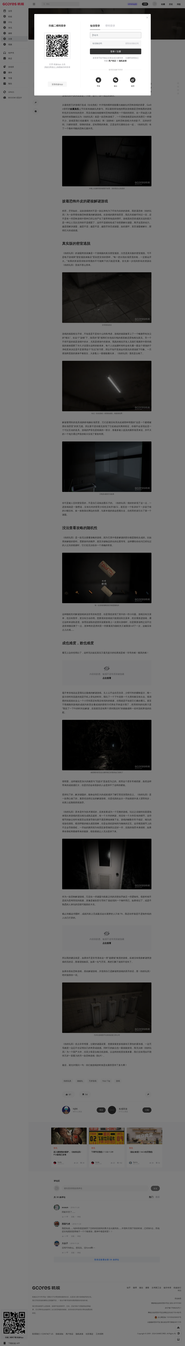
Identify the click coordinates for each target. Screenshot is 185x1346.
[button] (147, 17)
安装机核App (57, 84)
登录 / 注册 (115, 51)
